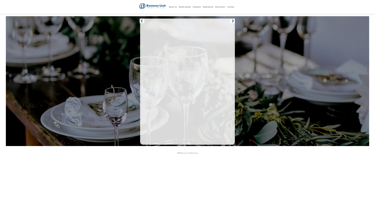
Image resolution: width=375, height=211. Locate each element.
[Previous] (142, 21)
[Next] (232, 21)
